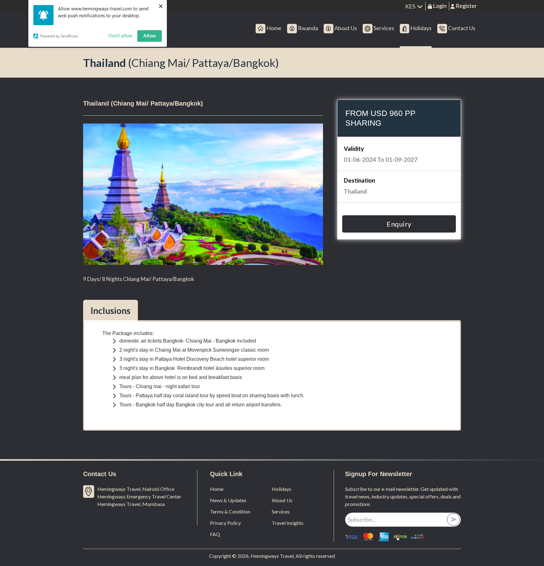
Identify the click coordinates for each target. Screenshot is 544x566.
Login (439, 5)
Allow (149, 35)
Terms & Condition (230, 511)
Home (217, 489)
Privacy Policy (225, 523)
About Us (282, 500)
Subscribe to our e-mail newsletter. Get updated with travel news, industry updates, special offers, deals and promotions (403, 496)
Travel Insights (287, 523)
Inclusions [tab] (110, 310)
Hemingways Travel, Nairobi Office (135, 489)
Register (466, 5)
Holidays (281, 489)
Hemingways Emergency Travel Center (139, 496)
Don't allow (120, 35)
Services (281, 511)
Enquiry (399, 224)
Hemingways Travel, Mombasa (131, 504)
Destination (359, 180)
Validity (354, 148)
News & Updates (228, 500)
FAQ (215, 534)
